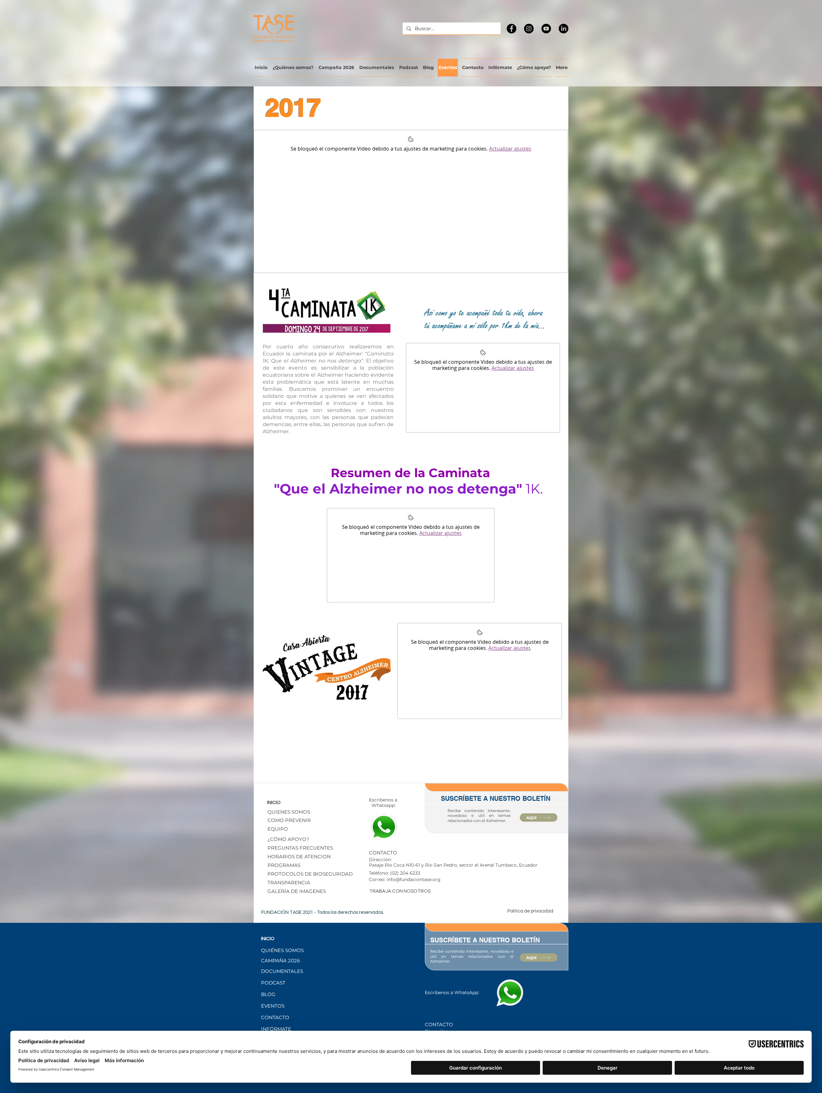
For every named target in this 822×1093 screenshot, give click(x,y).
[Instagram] (529, 28)
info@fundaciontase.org (414, 879)
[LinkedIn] (563, 28)
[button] (313, 874)
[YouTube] (546, 28)
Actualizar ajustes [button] (510, 148)
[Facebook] (511, 28)
